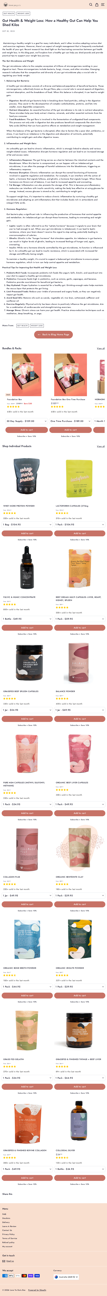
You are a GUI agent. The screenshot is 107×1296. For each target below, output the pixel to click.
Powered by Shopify (37, 1290)
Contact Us (7, 1230)
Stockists (6, 1218)
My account (7, 1246)
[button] (13, 406)
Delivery (6, 1222)
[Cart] (96, 4)
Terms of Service (9, 1238)
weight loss (23, 13)
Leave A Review (9, 1226)
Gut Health (9, 13)
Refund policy (8, 1242)
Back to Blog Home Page (55, 334)
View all (101, 348)
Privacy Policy (8, 1234)
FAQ (4, 1214)
